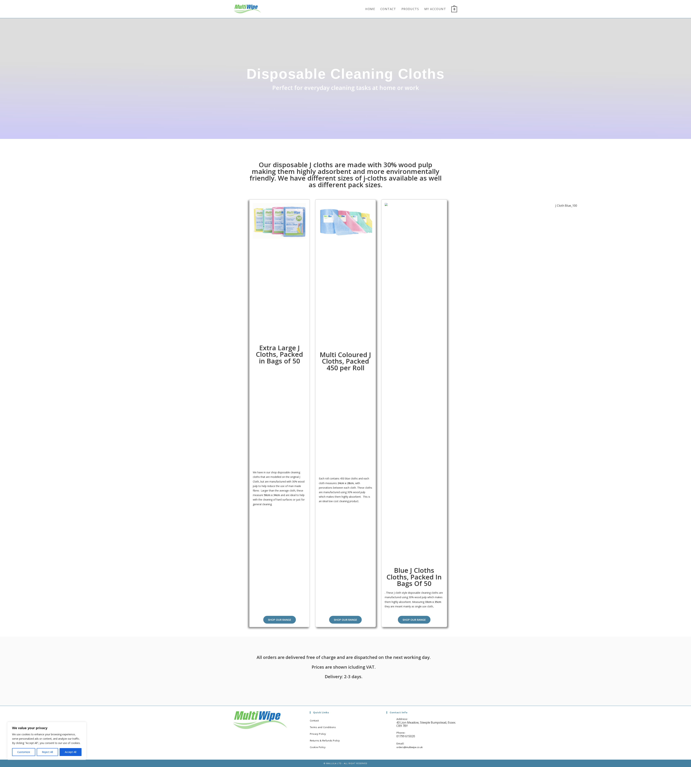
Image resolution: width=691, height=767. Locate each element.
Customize (23, 752)
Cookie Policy (318, 747)
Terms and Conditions (323, 727)
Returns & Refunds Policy (325, 740)
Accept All (70, 752)
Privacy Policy (318, 733)
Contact (314, 720)
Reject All (47, 752)
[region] (46, 741)
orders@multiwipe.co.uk (409, 747)
